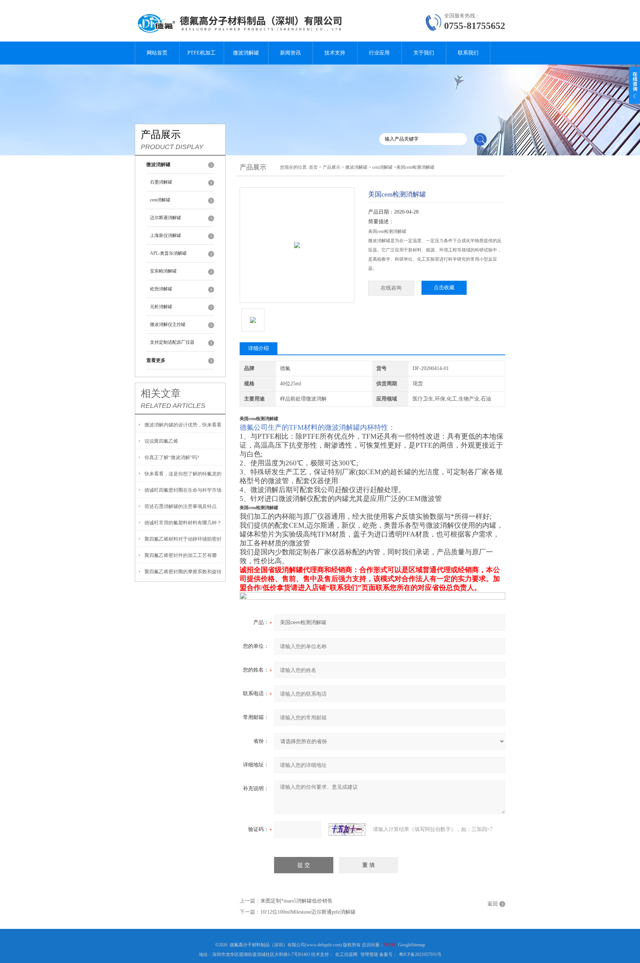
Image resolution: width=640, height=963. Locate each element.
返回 (492, 904)
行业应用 (379, 53)
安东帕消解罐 (163, 271)
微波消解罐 (246, 53)
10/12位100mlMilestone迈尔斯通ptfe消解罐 (308, 912)
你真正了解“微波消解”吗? (171, 457)
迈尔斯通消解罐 (165, 217)
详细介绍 (258, 348)
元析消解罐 (161, 306)
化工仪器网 (346, 954)
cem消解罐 (160, 199)
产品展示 (331, 167)
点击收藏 (444, 287)
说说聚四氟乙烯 (161, 441)
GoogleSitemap (411, 944)
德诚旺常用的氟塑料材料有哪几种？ (182, 522)
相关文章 (161, 393)
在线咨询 (391, 288)
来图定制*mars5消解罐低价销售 (296, 901)
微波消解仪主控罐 (168, 324)
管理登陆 (369, 954)
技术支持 (334, 53)
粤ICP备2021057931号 (420, 954)
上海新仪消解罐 (165, 235)
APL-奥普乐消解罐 (168, 253)
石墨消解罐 (161, 182)
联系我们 (468, 53)
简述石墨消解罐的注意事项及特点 (180, 506)
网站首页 (157, 53)
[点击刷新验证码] (347, 829)
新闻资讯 (290, 53)
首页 (313, 167)
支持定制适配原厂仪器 (172, 342)
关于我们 (423, 53)
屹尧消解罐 (161, 288)
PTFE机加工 (201, 53)
